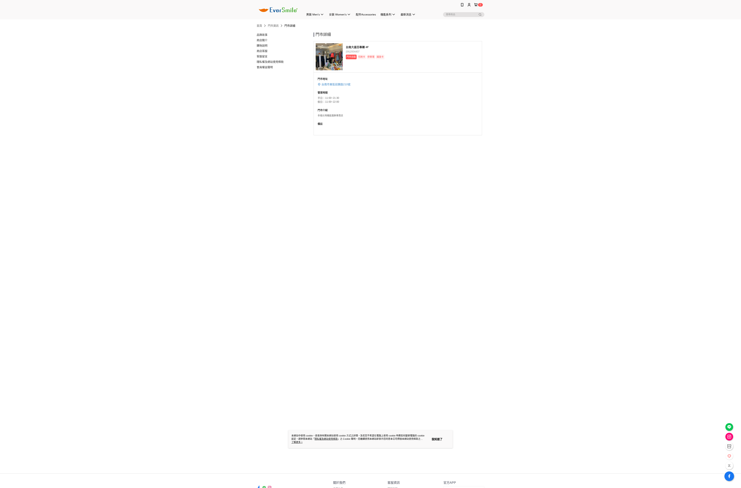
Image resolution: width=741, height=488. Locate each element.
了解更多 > (297, 442)
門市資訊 (273, 25)
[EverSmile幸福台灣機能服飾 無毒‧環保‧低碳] (278, 10)
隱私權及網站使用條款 (326, 439)
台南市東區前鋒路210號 (335, 84)
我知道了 (437, 439)
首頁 (259, 25)
